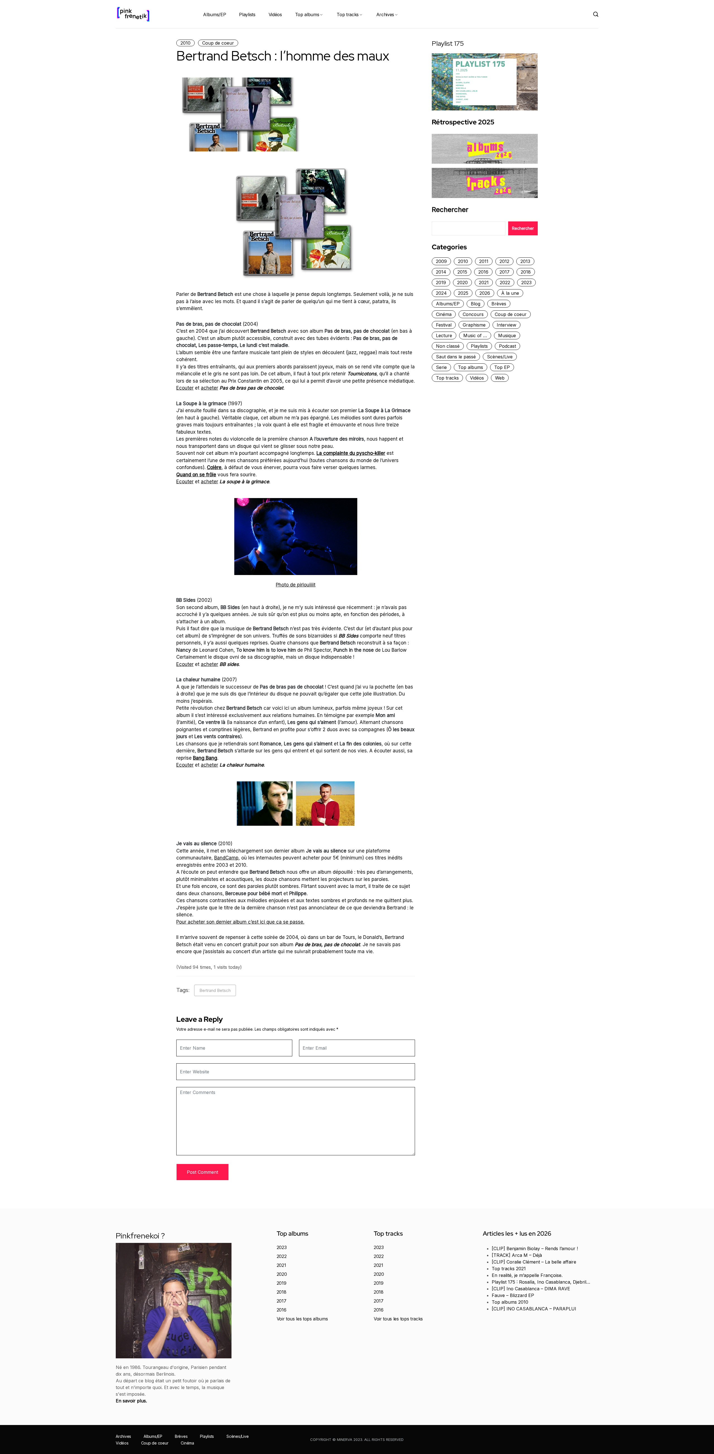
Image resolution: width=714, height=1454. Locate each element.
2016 (483, 272)
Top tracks (348, 14)
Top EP (502, 367)
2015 (462, 272)
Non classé (448, 346)
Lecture (444, 335)
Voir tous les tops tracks (398, 1319)
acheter (209, 388)
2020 (462, 282)
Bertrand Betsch (215, 990)
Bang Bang (205, 758)
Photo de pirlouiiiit (295, 585)
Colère (214, 467)
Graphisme (474, 325)
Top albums (307, 14)
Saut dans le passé (456, 356)
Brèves (498, 303)
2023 (526, 282)
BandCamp (226, 858)
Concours (473, 314)
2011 (483, 261)
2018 (526, 272)
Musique (507, 335)
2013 (525, 261)
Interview (506, 325)
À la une (510, 293)
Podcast (507, 346)
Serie (441, 367)
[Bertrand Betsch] (295, 536)
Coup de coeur (218, 43)
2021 (484, 282)
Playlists (247, 14)
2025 (463, 293)
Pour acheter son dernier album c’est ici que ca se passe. (240, 922)
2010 (185, 43)
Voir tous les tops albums (302, 1319)
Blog (475, 303)
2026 (484, 293)
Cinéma (444, 314)
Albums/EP (214, 14)
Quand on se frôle (196, 474)
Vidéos (275, 14)
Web (500, 378)
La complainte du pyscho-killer (351, 453)
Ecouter (185, 388)
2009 (441, 261)
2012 (504, 261)
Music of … (475, 335)
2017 (505, 272)
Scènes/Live (500, 356)
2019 (441, 282)
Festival (444, 325)
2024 (441, 293)
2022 (505, 282)
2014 (441, 272)
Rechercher (450, 209)
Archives (385, 14)
